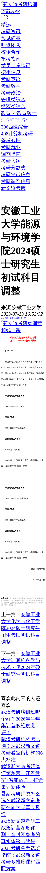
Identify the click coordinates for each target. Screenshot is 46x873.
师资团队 (11, 45)
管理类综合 (13, 99)
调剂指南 (11, 154)
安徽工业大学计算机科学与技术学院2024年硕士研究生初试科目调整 (20, 667)
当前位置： (5, 318)
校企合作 (11, 52)
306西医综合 (14, 127)
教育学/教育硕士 (19, 113)
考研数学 (11, 86)
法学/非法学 (14, 120)
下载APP (10, 11)
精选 (6, 24)
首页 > (12, 318)
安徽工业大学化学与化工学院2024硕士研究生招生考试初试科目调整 (20, 628)
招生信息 (11, 72)
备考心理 (11, 140)
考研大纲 (11, 161)
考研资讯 (11, 31)
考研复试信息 (15, 174)
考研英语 (11, 79)
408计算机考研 (17, 133)
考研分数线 (13, 167)
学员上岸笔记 (15, 65)
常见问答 (11, 38)
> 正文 (25, 318)
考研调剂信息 (15, 181)
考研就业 (11, 147)
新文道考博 (13, 188)
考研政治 (11, 93)
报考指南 (11, 59)
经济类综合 (13, 106)
